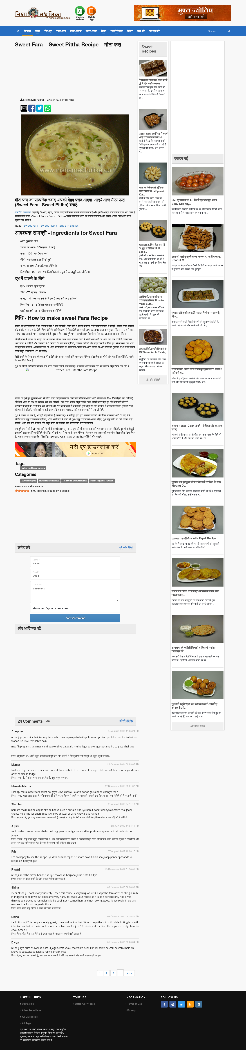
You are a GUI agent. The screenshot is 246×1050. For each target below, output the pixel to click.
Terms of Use (134, 1003)
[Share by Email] (24, 108)
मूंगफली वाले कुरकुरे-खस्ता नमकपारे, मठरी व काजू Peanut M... (196, 258)
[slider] (22, 490)
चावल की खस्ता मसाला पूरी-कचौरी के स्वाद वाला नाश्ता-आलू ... (195, 593)
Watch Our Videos (85, 1003)
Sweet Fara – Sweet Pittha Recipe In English (51, 225)
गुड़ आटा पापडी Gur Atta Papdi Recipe (194, 538)
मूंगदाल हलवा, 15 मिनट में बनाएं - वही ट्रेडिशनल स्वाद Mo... (153, 135)
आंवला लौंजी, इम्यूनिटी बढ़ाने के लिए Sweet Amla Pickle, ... (152, 352)
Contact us (28, 1003)
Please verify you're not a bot (50, 608)
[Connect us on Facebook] (164, 1004)
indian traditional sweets (33, 468)
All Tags (26, 1023)
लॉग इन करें (154, 31)
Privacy (131, 1010)
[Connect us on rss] (190, 1004)
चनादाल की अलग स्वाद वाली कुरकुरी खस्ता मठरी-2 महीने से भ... (197, 371)
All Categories (30, 1016)
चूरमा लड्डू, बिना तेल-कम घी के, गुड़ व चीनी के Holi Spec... (152, 248)
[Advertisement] (75, 73)
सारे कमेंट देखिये (126, 547)
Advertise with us (31, 1010)
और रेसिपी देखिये (153, 379)
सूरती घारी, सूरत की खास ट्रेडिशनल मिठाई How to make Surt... (151, 300)
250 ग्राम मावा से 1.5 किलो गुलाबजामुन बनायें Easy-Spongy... (194, 202)
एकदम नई (181, 158)
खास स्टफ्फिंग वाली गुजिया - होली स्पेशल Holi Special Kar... (151, 190)
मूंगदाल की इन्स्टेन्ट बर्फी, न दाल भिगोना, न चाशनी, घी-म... (196, 314)
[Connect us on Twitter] (181, 1004)
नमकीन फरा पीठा (23, 212)
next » (129, 973)
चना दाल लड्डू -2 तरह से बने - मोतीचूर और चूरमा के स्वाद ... (197, 427)
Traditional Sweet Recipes (74, 480)
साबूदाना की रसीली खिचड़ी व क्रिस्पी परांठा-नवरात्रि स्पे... (193, 649)
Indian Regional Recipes (101, 480)
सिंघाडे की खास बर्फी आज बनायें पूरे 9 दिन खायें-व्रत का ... (153, 81)
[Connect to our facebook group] (172, 1004)
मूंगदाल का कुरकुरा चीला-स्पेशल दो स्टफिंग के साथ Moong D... (196, 484)
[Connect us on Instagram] (198, 1004)
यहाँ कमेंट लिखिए (126, 720)
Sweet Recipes (29, 480)
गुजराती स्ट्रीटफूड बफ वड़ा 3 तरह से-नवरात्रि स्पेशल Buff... (194, 705)
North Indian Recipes (49, 480)
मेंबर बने (141, 31)
